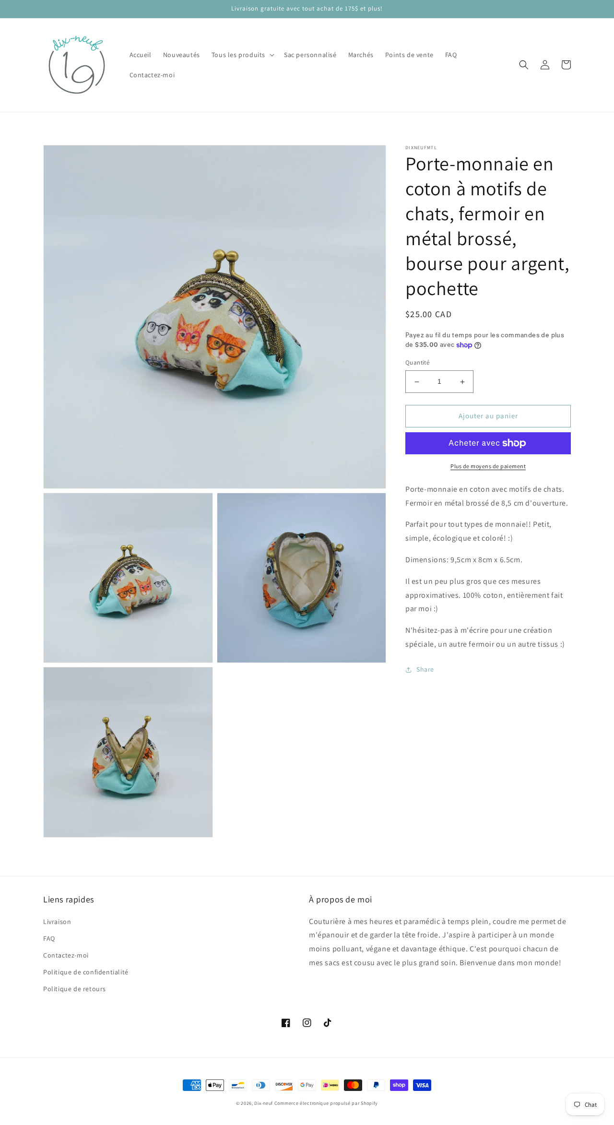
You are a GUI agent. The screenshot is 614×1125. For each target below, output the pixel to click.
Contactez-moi (66, 955)
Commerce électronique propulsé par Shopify (326, 1103)
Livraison (57, 921)
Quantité (417, 363)
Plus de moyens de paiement (488, 466)
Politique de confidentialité (86, 972)
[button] (242, 55)
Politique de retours (74, 988)
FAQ (49, 938)
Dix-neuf (263, 1103)
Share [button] (425, 669)
